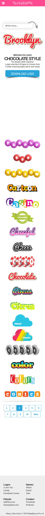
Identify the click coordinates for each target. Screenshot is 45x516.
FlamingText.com (11, 505)
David (28, 490)
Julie (28, 493)
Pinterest (30, 505)
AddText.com (9, 502)
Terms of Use (16, 513)
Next (36, 414)
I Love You (8, 487)
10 (27, 414)
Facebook (30, 502)
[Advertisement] (23, 13)
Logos (7, 484)
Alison (29, 487)
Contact (30, 499)
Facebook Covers (11, 493)
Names (29, 484)
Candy (6, 490)
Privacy (8, 513)
